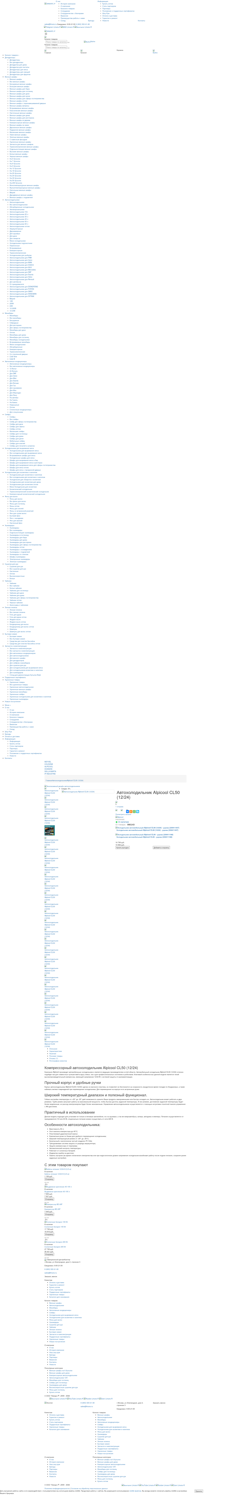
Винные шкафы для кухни (20, 96)
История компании (68, 3)
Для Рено (13, 395)
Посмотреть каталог (123, 814)
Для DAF (13, 373)
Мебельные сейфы (17, 441)
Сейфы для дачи (16, 424)
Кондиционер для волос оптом (22, 626)
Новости (105, 20)
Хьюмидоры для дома (18, 540)
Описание (53, 1048)
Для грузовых (15, 233)
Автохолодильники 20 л (19, 214)
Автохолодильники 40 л (19, 219)
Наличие (52, 1053)
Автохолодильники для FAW (21, 257)
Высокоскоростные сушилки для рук (63, 1387)
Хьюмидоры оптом (17, 547)
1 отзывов (119, 806)
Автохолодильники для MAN (21, 262)
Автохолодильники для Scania (21, 274)
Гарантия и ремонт (109, 18)
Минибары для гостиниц (19, 337)
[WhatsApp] (134, 811)
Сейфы (8, 414)
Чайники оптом (16, 600)
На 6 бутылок (15, 158)
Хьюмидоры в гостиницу (19, 535)
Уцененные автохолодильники (22, 687)
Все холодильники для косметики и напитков (27, 477)
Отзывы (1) (53, 1058)
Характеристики (55, 1051)
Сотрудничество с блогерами (72, 13)
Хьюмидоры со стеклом (19, 554)
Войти (92, 41)
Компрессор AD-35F (53, 1209)
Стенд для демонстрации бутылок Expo (25, 675)
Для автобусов (15, 281)
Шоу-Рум (105, 13)
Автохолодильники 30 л (19, 216)
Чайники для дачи (17, 593)
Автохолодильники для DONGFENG (24, 286)
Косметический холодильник (21, 489)
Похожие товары (55, 1056)
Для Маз (13, 390)
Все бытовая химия (17, 638)
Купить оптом (107, 3)
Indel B (12, 359)
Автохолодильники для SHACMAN (23, 294)
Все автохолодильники (19, 204)
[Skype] (137, 811)
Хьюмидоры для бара (18, 537)
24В (11, 306)
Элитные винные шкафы (19, 137)
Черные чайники (16, 602)
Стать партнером (109, 6)
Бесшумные (14, 320)
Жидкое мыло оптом (18, 622)
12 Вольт (13, 368)
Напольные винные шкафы (20, 190)
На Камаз (13, 402)
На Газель (14, 400)
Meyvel (12, 192)
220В (12, 303)
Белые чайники (16, 588)
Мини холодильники (18, 344)
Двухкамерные (15, 231)
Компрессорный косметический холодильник (27, 494)
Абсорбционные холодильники (22, 207)
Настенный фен (16, 523)
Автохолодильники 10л (19, 212)
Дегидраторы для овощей (20, 72)
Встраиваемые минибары (20, 342)
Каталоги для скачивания (59, 1297)
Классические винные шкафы (21, 110)
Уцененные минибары (18, 692)
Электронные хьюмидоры (20, 559)
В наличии (123, 822)
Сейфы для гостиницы (18, 433)
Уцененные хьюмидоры (19, 699)
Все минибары (15, 318)
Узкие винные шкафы (18, 134)
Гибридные (14, 322)
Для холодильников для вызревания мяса (26, 667)
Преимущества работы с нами (73, 18)
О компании (65, 6)
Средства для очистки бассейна (22, 641)
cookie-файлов (135, 1491)
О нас (58, 1)
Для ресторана (15, 325)
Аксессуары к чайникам (19, 605)
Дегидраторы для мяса (19, 69)
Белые (12, 578)
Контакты (141, 20)
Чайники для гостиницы (19, 590)
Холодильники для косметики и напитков (21, 472)
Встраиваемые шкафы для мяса (22, 455)
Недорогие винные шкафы (20, 130)
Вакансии (64, 15)
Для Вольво (14, 383)
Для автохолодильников (19, 655)
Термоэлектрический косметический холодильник (29, 491)
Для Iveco (13, 376)
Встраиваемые (15, 248)
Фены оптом (14, 506)
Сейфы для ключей (17, 443)
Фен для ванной (16, 520)
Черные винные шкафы (19, 156)
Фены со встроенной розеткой (21, 511)
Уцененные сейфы (17, 694)
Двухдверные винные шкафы (21, 195)
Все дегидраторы (16, 62)
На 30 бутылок (15, 178)
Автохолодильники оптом (20, 226)
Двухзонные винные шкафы (21, 127)
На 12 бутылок (15, 168)
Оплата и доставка (109, 15)
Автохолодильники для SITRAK (22, 296)
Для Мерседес (15, 392)
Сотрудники (65, 11)
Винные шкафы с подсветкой (21, 197)
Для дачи (13, 236)
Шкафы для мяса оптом (19, 467)
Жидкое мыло (15, 619)
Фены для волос (11, 496)
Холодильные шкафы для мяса (22, 458)
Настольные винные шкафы (21, 113)
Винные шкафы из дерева (20, 120)
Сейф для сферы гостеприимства (23, 421)
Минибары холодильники (20, 339)
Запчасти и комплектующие (16, 646)
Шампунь (13, 629)
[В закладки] (48, 1182)
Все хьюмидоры (16, 530)
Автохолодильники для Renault (22, 279)
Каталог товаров (11, 55)
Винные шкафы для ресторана (22, 117)
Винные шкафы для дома (20, 115)
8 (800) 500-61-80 (83, 24)
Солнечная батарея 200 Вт (55, 1246)
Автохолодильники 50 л (19, 221)
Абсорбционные (16, 347)
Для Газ (13, 385)
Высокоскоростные (17, 576)
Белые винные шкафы (18, 154)
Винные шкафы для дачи (19, 93)
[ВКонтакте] (127, 811)
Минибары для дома (18, 335)
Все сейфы (14, 419)
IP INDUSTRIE (50, 774)
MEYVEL (48, 761)
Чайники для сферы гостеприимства (24, 597)
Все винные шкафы (17, 81)
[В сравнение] (45, 1182)
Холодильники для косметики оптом (24, 484)
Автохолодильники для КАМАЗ (22, 265)
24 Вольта (13, 371)
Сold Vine (13, 356)
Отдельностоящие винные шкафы (23, 149)
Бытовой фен (15, 515)
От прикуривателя (17, 284)
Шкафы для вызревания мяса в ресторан (26, 462)
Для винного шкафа (17, 658)
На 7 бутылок (15, 161)
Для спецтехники (16, 412)
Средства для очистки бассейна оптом (25, 643)
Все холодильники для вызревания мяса (26, 453)
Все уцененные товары (19, 684)
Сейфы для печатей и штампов (22, 446)
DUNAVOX (48, 769)
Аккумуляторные (16, 228)
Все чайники (14, 585)
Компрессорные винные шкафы (22, 122)
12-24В (12, 310)
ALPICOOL (49, 766)
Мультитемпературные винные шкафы (25, 187)
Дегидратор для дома (18, 64)
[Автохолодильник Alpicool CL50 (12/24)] (51, 791)
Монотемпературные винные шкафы (24, 185)
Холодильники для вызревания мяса (19, 448)
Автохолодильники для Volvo (21, 277)
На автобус (14, 397)
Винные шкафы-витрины (19, 105)
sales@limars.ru (51, 24)
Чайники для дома (17, 595)
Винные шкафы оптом (18, 101)
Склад (63, 20)
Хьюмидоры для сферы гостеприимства (25, 544)
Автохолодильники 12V (58, 1377)
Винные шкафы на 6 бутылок (60, 1370)
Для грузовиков (16, 388)
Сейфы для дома (16, 436)
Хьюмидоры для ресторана (20, 542)
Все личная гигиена (17, 612)
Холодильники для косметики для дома (25, 482)
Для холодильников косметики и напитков (26, 670)
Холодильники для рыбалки (21, 255)
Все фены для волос (18, 501)
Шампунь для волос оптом (20, 631)
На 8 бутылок (15, 163)
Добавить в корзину (161, 847)
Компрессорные (16, 250)
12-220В (13, 308)
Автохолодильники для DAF (20, 272)
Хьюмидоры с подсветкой (20, 552)
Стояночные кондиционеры (20, 409)
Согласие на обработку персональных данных (89, 1488)
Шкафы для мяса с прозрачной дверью (25, 470)
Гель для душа (15, 614)
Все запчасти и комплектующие (22, 651)
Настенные (14, 571)
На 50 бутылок (15, 180)
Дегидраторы (10, 57)
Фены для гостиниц (17, 503)
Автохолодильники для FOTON (22, 289)
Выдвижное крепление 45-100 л (57, 1191)
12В (11, 301)
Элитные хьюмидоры (18, 561)
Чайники (8, 581)
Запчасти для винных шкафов (21, 144)
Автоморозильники (17, 209)
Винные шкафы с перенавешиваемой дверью (28, 103)
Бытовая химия (11, 634)
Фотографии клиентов (58, 1061)
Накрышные (14, 405)
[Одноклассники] (130, 811)
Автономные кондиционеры (16, 361)
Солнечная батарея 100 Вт (55, 1226)
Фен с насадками (16, 518)
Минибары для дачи (18, 330)
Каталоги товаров (67, 8)
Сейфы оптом (15, 429)
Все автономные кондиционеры (22, 366)
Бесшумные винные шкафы (21, 84)
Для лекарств (15, 238)
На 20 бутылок (15, 173)
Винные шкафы (11, 76)
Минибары (9, 313)
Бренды (91, 20)
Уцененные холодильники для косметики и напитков (30, 696)
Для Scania (14, 380)
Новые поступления (13, 701)
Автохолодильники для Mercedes (23, 269)
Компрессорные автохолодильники (63, 1375)
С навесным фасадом (18, 139)
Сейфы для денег (17, 438)
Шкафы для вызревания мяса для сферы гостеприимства (32, 465)
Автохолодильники (12, 199)
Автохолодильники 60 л (19, 224)
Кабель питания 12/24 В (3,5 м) (57, 1174)
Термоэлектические (17, 351)
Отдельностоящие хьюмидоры (22, 532)
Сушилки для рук (11, 564)
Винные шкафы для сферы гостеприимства (27, 98)
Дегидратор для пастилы (19, 67)
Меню (7, 705)
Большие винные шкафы (19, 86)
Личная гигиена (11, 607)
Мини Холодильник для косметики (23, 487)
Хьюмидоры (9, 525)
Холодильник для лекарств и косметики (25, 479)
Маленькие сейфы (17, 431)
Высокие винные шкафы (19, 151)
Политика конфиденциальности (57, 1488)
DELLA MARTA (50, 771)
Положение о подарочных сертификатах (118, 11)
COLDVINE (49, 764)
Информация (15, 741)
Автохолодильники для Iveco (21, 260)
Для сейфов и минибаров (20, 663)
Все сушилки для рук (18, 569)
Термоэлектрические (18, 253)
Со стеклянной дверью (19, 354)
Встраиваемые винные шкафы (22, 108)
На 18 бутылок (15, 171)
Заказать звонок (51, 1276)
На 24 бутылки (15, 175)
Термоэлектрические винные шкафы (24, 146)
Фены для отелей (16, 508)
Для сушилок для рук (18, 665)
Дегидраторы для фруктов (20, 74)
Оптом (12, 332)
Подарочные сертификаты (15, 677)
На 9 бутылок (15, 166)
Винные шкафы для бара (20, 89)
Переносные (15, 245)
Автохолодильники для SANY (21, 291)
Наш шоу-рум (54, 1352)
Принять (199, 1491)
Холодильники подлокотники (21, 243)
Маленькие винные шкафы (20, 132)
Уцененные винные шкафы (20, 142)
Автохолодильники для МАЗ (21, 267)
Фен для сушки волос (18, 513)
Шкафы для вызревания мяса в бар (24, 460)
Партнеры (106, 8)
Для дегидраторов (17, 660)
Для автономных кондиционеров (22, 653)
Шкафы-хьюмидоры (17, 556)
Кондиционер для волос (19, 624)
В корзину (49, 1179)
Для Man (13, 378)
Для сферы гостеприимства (21, 327)
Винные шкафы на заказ (19, 125)
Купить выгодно (122, 847)
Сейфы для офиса (17, 426)
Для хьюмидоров (16, 672)
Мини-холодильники (18, 240)
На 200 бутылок (16, 183)
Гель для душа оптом (18, 617)
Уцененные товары (12, 679)
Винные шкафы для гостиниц (21, 91)
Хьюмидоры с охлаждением (21, 549)
